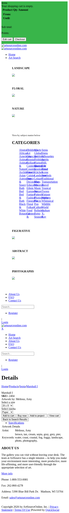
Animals (23, 159)
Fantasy (31, 194)
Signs (45, 153)
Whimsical (47, 200)
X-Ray (44, 215)
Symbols (46, 175)
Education (32, 184)
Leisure (38, 178)
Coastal (31, 159)
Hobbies (39, 156)
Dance (30, 178)
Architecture (26, 172)
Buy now (22, 415)
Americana (25, 156)
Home (4, 386)
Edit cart (7, 39)
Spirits (45, 159)
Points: (5, 32)
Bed (21, 191)
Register (13, 313)
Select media (8, 408)
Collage (31, 162)
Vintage (46, 194)
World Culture (46, 209)
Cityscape (32, 156)
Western (46, 197)
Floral (30, 204)
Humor (38, 162)
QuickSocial (52, 509)
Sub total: (6, 26)
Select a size (8, 402)
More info (7, 473)
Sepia (45, 149)
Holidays (39, 159)
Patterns (38, 194)
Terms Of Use (22, 509)
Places (37, 200)
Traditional (48, 178)
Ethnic (30, 188)
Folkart (30, 207)
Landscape (40, 175)
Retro (37, 213)
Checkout (20, 39)
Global (38, 153)
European (32, 191)
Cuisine (31, 175)
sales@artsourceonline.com (24, 497)
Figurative (32, 200)
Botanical (24, 213)
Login (4, 322)
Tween (45, 191)
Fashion (31, 197)
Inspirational (41, 169)
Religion (39, 210)
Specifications (16, 422)
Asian (22, 175)
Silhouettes (48, 156)
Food (29, 210)
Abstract (23, 149)
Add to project (38, 415)
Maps (37, 181)
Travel (45, 184)
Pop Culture (38, 206)
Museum (39, 184)
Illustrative (40, 165)
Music (37, 188)
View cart (54, 415)
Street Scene (45, 171)
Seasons (38, 216)
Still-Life (44, 164)
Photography (41, 197)
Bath (21, 188)
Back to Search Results (15, 419)
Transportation (50, 181)
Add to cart (8, 415)
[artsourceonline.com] (14, 45)
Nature (38, 191)
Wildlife (46, 204)
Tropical (46, 188)
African (23, 153)
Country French (31, 171)
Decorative (33, 181)
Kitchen (38, 172)
